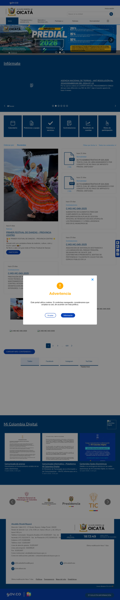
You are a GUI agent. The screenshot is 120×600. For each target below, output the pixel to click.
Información (68, 315)
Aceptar (50, 315)
